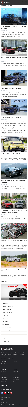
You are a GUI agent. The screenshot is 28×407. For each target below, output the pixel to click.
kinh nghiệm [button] (4, 377)
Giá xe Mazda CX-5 (5, 324)
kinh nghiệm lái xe (5, 381)
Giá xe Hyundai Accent (6, 309)
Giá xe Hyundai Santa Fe (6, 312)
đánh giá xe (4, 374)
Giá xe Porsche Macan (6, 327)
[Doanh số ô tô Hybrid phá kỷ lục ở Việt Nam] (14, 78)
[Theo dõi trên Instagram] (11, 393)
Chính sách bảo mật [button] (5, 397)
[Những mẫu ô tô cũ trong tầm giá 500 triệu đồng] (14, 231)
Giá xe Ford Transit (5, 335)
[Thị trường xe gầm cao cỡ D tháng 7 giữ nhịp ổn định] (14, 259)
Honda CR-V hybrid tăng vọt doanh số (11, 117)
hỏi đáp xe (16, 371)
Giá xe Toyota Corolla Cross (7, 306)
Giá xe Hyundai (4, 315)
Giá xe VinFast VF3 (5, 341)
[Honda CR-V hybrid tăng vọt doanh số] (14, 107)
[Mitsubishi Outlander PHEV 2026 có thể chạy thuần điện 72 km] (14, 171)
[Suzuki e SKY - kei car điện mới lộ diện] (14, 144)
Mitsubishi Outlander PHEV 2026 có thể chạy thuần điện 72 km (13, 181)
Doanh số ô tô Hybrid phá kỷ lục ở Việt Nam (12, 88)
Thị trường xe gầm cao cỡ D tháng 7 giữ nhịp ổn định (13, 269)
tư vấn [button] (15, 369)
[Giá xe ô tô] (14, 292)
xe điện (15, 361)
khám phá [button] (16, 377)
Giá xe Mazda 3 (4, 321)
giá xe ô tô (4, 385)
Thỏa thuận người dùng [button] (6, 399)
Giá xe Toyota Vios (5, 303)
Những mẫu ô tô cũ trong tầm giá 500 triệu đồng (14, 240)
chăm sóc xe (4, 379)
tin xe (2, 366)
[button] (23, 2)
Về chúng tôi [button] (4, 402)
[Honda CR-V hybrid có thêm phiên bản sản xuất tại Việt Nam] (14, 16)
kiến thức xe (16, 379)
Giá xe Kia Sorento (5, 318)
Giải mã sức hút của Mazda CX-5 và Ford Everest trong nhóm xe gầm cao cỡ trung (14, 211)
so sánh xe (3, 371)
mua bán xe (16, 374)
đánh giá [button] (3, 369)
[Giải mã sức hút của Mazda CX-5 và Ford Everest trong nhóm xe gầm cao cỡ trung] (14, 201)
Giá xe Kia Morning (5, 338)
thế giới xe (16, 381)
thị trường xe (4, 363)
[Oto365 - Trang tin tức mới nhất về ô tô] (6, 2)
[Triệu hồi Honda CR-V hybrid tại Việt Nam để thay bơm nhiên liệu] (14, 47)
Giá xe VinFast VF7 (5, 333)
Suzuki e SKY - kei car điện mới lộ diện (11, 154)
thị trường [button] (4, 361)
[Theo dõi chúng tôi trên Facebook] (2, 393)
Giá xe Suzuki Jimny (5, 330)
